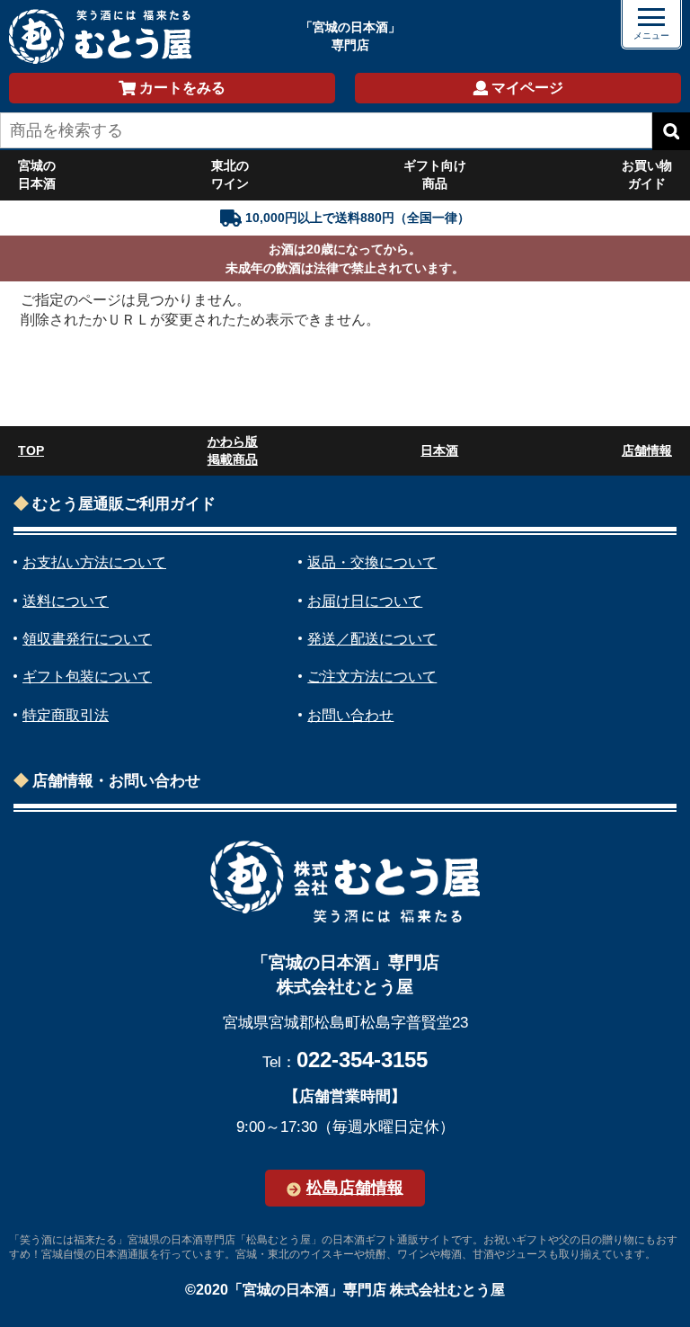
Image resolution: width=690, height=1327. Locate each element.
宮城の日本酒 (37, 174)
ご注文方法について (372, 676)
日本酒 (439, 450)
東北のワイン (230, 174)
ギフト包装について (87, 676)
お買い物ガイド (647, 174)
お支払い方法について (94, 562)
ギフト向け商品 (434, 174)
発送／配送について (372, 638)
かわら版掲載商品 (233, 450)
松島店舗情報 (354, 1188)
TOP (31, 450)
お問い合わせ (350, 715)
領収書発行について (87, 638)
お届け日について (364, 601)
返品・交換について (372, 562)
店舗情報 (647, 450)
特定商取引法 (65, 715)
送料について (65, 601)
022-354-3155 (362, 1059)
